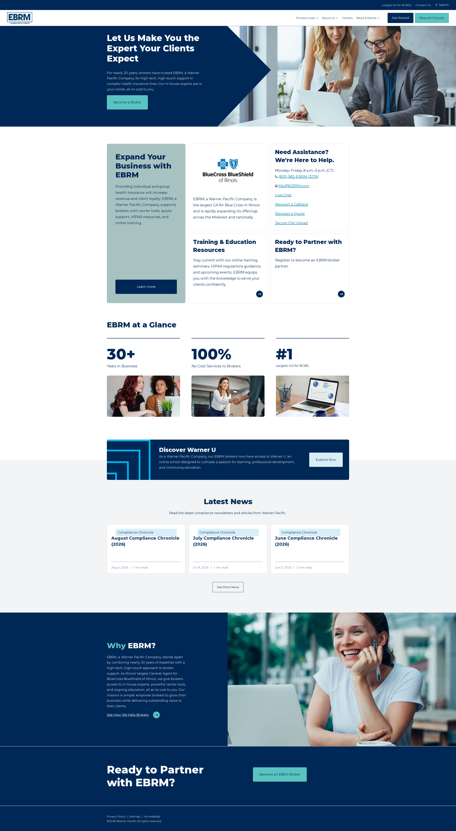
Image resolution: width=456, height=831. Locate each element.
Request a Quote (290, 213)
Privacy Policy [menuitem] (116, 816)
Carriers (347, 18)
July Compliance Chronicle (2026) (223, 541)
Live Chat (283, 195)
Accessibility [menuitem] (152, 816)
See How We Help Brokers (128, 715)
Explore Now (326, 460)
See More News (228, 587)
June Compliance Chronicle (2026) (306, 541)
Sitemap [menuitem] (134, 816)
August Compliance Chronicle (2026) (145, 541)
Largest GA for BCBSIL (397, 5)
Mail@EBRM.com (293, 186)
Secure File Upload (291, 223)
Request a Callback (291, 204)
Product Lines (306, 18)
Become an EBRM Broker (280, 774)
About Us (329, 18)
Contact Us (423, 5)
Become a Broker (127, 102)
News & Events (366, 18)
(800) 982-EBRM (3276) (298, 176)
